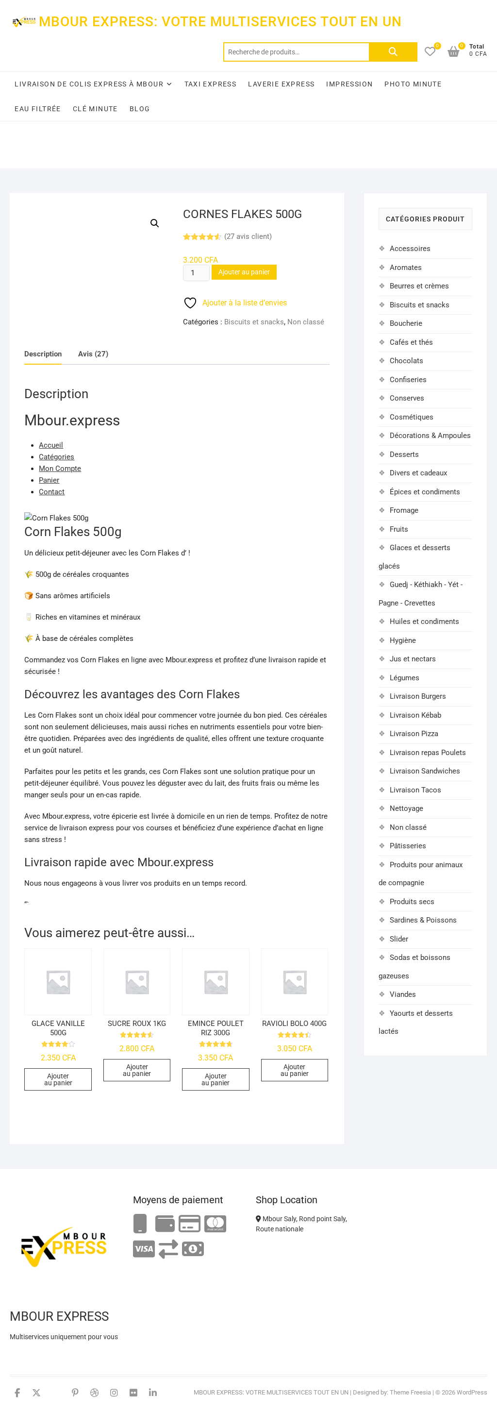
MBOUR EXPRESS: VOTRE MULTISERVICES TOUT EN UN (220, 22)
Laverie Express (281, 84)
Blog (140, 109)
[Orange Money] (140, 1224)
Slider (399, 939)
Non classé (305, 322)
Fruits (399, 529)
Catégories (56, 457)
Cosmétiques (411, 417)
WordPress (472, 1392)
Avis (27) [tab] (93, 354)
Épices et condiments (425, 491)
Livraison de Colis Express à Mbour (89, 84)
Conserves (407, 398)
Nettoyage (406, 808)
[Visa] (144, 1249)
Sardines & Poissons (423, 920)
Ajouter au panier (244, 272)
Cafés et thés (411, 342)
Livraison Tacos (415, 790)
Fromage (404, 510)
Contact (52, 491)
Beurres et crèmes (419, 286)
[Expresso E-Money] (189, 1224)
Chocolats (406, 360)
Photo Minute (413, 84)
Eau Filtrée (38, 109)
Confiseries (408, 379)
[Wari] (168, 1249)
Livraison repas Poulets (428, 752)
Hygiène (403, 640)
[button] (155, 223)
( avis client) (248, 236)
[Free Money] (165, 1224)
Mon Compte (60, 468)
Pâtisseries (408, 845)
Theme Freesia (410, 1392)
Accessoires (410, 248)
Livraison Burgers (418, 696)
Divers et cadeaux (418, 473)
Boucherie (406, 323)
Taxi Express (210, 84)
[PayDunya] (193, 1249)
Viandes (403, 994)
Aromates (406, 267)
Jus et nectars (413, 659)
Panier (49, 480)
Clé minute (95, 109)
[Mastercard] (215, 1224)
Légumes (404, 677)
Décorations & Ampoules (430, 435)
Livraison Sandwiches (425, 771)
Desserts (404, 454)
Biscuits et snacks (254, 322)
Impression (349, 84)
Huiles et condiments (424, 621)
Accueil (51, 445)
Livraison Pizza (414, 733)
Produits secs (412, 901)
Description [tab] (43, 354)
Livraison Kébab (415, 715)
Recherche (393, 52)
